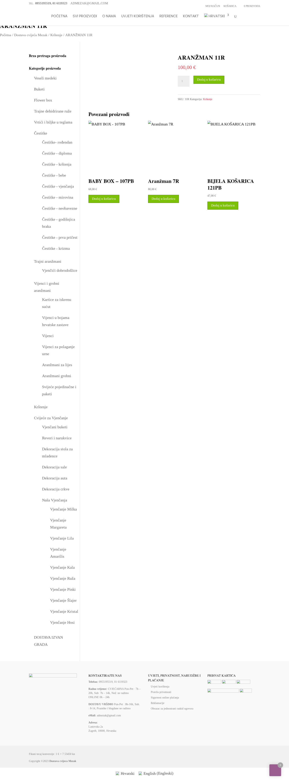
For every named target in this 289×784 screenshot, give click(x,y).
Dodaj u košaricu (209, 79)
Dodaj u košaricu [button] (104, 199)
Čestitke (40, 133)
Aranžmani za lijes (57, 365)
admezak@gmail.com (109, 715)
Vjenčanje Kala (62, 567)
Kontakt (191, 16)
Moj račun (212, 6)
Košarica (230, 6)
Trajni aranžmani (47, 261)
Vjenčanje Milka (63, 509)
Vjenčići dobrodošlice (59, 270)
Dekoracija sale (54, 467)
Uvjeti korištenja (137, 16)
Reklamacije (157, 703)
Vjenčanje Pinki (63, 589)
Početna (59, 16)
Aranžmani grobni (56, 376)
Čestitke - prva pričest (59, 237)
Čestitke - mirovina (57, 197)
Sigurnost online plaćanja (165, 697)
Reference (168, 16)
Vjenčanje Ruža (62, 578)
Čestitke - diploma (57, 153)
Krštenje (56, 35)
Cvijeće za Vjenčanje (51, 418)
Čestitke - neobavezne (59, 208)
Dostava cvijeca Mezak (62, 761)
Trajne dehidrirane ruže (52, 111)
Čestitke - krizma (56, 248)
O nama (109, 16)
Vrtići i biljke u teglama (53, 122)
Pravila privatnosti (161, 692)
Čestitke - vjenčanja (58, 186)
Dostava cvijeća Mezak (30, 35)
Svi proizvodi (85, 16)
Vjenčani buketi (54, 427)
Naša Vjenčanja (54, 500)
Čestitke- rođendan (57, 142)
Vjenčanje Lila (62, 538)
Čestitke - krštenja (56, 164)
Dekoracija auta (54, 478)
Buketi (39, 89)
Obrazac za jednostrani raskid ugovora (172, 708)
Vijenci (48, 335)
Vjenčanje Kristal (64, 611)
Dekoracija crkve (55, 489)
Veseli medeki (45, 78)
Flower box (43, 100)
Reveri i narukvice (57, 438)
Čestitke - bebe (54, 175)
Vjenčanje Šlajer (63, 600)
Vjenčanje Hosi (62, 622)
